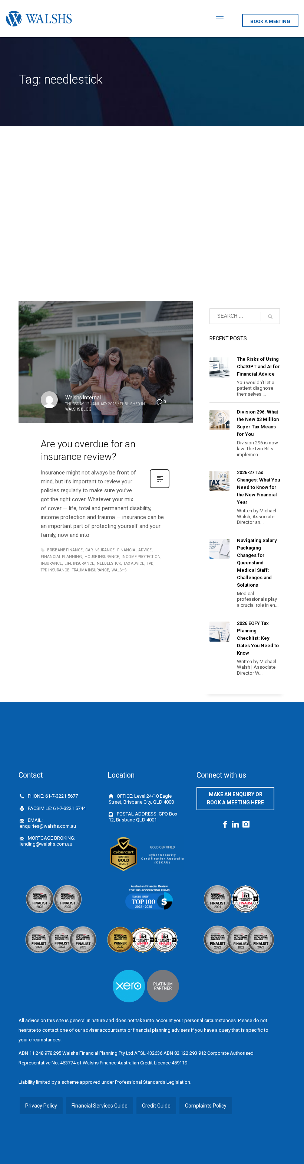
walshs (119, 570)
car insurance (100, 550)
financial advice (134, 550)
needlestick (109, 563)
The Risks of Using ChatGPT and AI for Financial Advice (258, 366)
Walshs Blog (78, 409)
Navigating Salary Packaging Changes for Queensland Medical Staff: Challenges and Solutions (257, 563)
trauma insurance (90, 570)
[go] (270, 316)
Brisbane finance (65, 550)
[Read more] (160, 487)
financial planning (61, 557)
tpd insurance (55, 570)
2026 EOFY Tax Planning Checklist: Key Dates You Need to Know (258, 638)
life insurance (79, 563)
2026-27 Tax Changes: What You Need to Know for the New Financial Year (258, 487)
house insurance (102, 557)
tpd (150, 563)
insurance (51, 563)
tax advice (133, 563)
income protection (141, 557)
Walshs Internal (83, 398)
